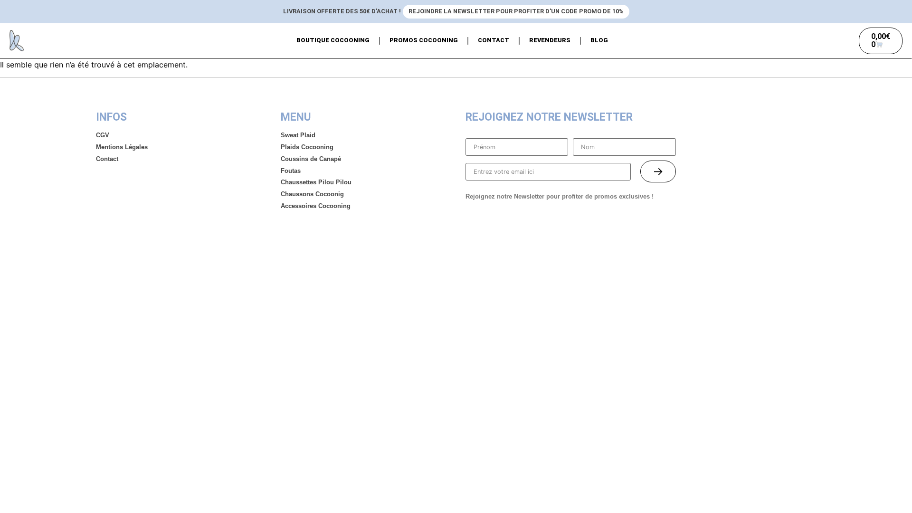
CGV (102, 135)
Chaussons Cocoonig (312, 194)
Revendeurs (549, 40)
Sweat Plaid (298, 135)
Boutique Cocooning (333, 40)
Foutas (291, 170)
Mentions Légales (122, 147)
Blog (599, 40)
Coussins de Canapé (311, 158)
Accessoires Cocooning (316, 205)
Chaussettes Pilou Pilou (316, 182)
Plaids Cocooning (307, 147)
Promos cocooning (424, 40)
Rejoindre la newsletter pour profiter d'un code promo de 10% (516, 11)
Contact (493, 40)
